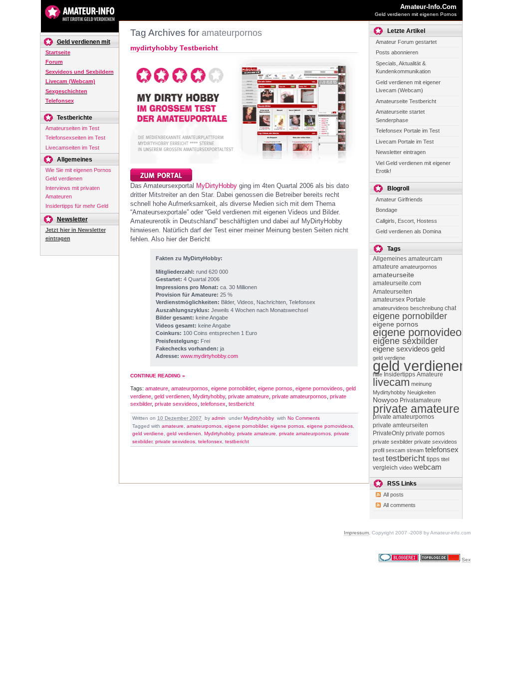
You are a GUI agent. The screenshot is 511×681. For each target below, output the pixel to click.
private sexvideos (176, 404)
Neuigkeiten (421, 392)
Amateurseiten (392, 291)
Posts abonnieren (397, 52)
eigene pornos (275, 388)
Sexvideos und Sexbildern (79, 72)
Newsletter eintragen (401, 152)
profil (378, 450)
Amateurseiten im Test (72, 128)
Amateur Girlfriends (399, 199)
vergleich (385, 467)
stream (415, 450)
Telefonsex (59, 101)
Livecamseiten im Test (72, 148)
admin (219, 418)
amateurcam (425, 258)
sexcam (395, 450)
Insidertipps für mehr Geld (76, 206)
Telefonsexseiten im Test (75, 138)
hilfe (377, 374)
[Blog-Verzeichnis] (399, 560)
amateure (156, 388)
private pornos (425, 433)
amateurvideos (391, 308)
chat (450, 308)
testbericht (241, 404)
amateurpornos (189, 388)
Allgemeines (390, 258)
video (405, 468)
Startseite (57, 52)
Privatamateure (420, 400)
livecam (391, 382)
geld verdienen (172, 396)
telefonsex (213, 404)
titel (445, 459)
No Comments (303, 418)
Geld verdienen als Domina (408, 231)
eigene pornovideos (319, 388)
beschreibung (426, 308)
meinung (421, 384)
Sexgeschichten (66, 91)
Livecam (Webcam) (70, 81)
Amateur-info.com (428, 6)
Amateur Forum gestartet (406, 42)
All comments (399, 505)
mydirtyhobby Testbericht (174, 48)
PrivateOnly (388, 433)
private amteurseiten (400, 425)
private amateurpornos (299, 396)
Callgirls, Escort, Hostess (406, 221)
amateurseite (393, 275)
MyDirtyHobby (216, 185)
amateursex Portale (399, 299)
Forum (54, 62)
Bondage (386, 210)
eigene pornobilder (233, 388)
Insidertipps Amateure (413, 374)
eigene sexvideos (401, 348)
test (378, 459)
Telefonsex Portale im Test (408, 131)
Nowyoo (385, 400)
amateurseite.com (397, 283)
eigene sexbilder (405, 341)
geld (438, 348)
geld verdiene (148, 433)
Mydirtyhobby (209, 396)
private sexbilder (393, 442)
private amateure (248, 396)
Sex (466, 559)
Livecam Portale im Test (405, 142)
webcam (428, 467)
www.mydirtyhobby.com (209, 356)
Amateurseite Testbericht (406, 101)
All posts (393, 495)
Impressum (356, 532)
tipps (433, 459)
